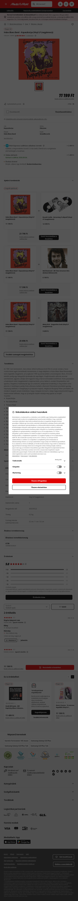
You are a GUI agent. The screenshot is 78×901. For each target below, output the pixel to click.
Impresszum (24, 456)
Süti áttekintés (33, 456)
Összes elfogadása (39, 481)
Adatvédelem (16, 456)
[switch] (59, 467)
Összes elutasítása (39, 487)
